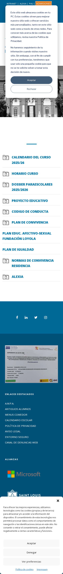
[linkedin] (26, 317)
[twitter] (35, 317)
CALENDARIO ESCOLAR (18, 420)
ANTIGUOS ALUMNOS (18, 409)
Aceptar (31, 80)
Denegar (32, 552)
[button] (58, 500)
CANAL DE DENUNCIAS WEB (21, 442)
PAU (31, 3)
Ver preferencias (31, 561)
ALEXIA (23, 3)
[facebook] (17, 317)
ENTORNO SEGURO (17, 437)
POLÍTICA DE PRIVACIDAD (20, 425)
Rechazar (31, 88)
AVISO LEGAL (12, 431)
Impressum (42, 569)
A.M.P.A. (9, 403)
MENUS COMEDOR (16, 414)
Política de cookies (24, 569)
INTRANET (11, 3)
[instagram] (45, 317)
